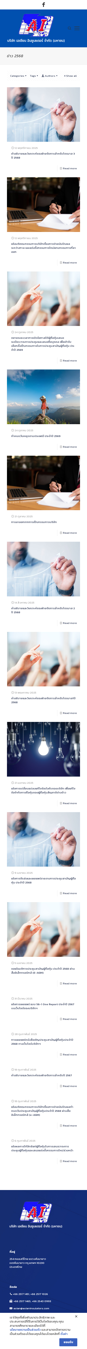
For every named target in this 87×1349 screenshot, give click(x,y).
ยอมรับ (68, 1342)
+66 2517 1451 (21, 1294)
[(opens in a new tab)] (43, 114)
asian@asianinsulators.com (31, 1308)
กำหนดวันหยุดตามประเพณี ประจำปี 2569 (35, 436)
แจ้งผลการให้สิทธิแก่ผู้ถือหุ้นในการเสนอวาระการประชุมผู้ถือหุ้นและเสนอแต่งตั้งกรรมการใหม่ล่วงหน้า (42, 1148)
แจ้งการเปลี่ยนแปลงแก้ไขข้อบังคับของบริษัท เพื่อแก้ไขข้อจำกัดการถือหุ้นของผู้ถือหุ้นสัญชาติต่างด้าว (43, 790)
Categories (17, 76)
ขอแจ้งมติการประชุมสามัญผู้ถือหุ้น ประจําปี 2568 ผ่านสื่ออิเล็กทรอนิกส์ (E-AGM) (43, 971)
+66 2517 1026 (39, 1294)
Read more (70, 168)
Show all (71, 76)
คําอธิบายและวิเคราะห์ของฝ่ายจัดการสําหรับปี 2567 (41, 1075)
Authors (50, 76)
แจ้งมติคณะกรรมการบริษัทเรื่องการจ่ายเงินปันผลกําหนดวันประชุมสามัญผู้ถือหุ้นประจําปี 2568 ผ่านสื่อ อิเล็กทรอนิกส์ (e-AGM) (42, 1111)
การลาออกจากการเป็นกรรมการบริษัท (34, 522)
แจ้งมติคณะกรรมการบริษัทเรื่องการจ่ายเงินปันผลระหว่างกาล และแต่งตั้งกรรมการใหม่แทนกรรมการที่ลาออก (43, 248)
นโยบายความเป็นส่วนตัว (25, 1330)
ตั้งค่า (64, 1334)
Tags (33, 76)
